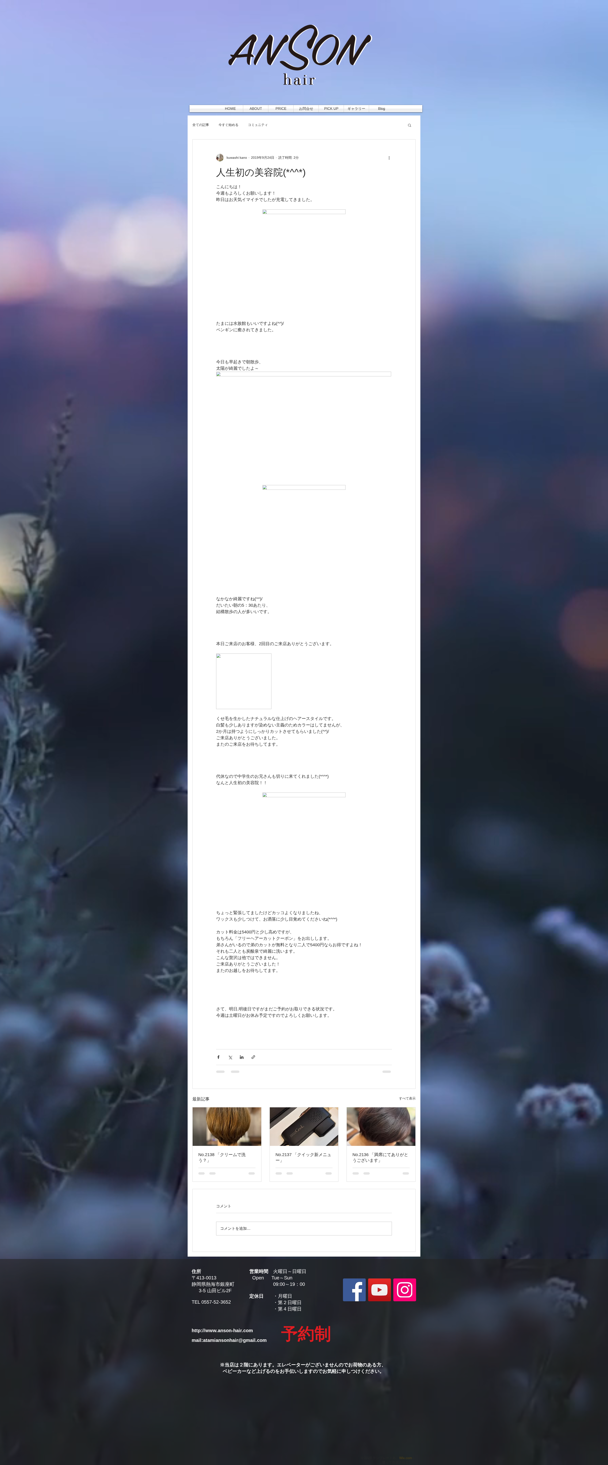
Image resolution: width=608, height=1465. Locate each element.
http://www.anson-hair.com (222, 1330)
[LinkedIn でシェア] (241, 1057)
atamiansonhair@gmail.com (235, 1340)
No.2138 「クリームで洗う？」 (222, 1157)
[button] (409, 125)
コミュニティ (258, 125)
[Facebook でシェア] (218, 1057)
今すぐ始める (228, 125)
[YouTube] (379, 1289)
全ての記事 (200, 125)
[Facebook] (354, 1289)
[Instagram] (404, 1289)
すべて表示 (407, 1098)
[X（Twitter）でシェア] (230, 1057)
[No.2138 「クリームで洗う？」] (227, 1126)
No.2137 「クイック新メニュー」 (303, 1157)
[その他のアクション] (389, 157)
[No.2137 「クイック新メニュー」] (304, 1126)
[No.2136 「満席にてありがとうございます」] (381, 1126)
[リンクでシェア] (253, 1057)
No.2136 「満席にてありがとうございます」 (380, 1157)
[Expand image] (304, 264)
